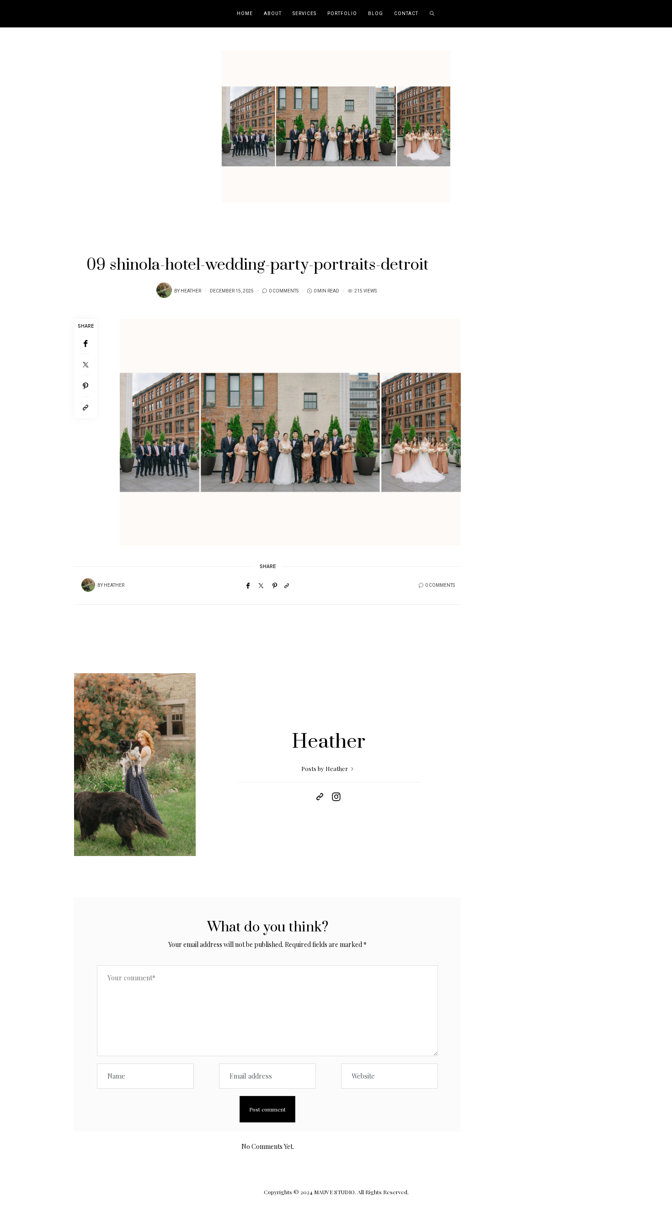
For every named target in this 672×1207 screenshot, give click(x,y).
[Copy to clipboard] (85, 407)
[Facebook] (85, 343)
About (273, 14)
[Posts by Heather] (164, 290)
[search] (432, 13)
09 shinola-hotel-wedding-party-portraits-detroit (257, 265)
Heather (191, 291)
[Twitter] (85, 364)
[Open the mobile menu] (653, 14)
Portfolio (342, 14)
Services (304, 14)
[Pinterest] (85, 386)
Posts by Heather (325, 768)
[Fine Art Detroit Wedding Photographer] (336, 125)
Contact (406, 14)
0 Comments (284, 291)
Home (245, 14)
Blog (375, 14)
